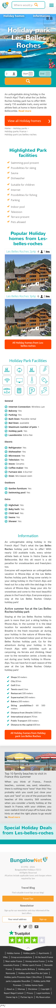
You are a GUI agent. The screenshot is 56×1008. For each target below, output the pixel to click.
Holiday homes (13, 16)
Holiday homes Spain (34, 985)
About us (10, 989)
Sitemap (21, 989)
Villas (5, 957)
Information (41, 16)
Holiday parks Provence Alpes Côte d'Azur (23, 977)
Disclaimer (32, 989)
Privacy (30, 993)
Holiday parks (29, 953)
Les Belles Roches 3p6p (21, 296)
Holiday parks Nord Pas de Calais (33, 973)
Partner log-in (27, 997)
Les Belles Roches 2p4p (21, 251)
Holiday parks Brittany (25, 969)
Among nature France (35, 961)
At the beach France (44, 957)
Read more (25, 110)
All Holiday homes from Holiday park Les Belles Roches (28, 734)
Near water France (13, 961)
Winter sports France (31, 965)
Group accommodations (21, 957)
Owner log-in (11, 997)
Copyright (45, 989)
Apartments (44, 953)
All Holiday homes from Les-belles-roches (28, 344)
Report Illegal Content (13, 993)
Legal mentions (43, 993)
